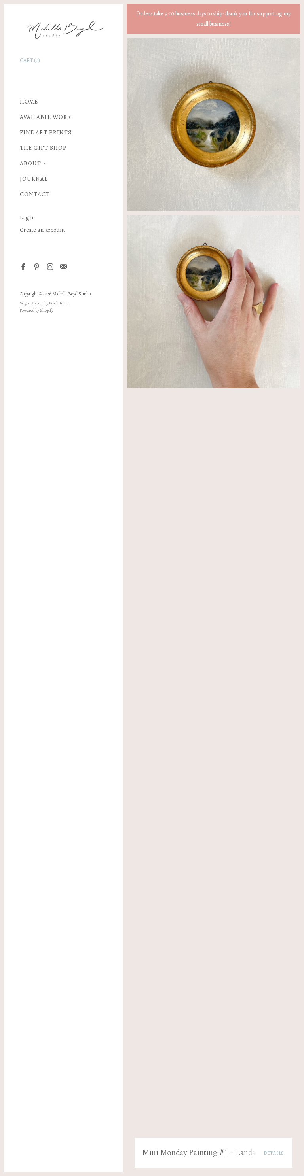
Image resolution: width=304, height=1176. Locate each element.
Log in (27, 217)
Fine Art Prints (46, 132)
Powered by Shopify (36, 310)
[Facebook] (22, 266)
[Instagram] (49, 266)
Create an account (42, 230)
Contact (35, 194)
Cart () (30, 60)
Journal (34, 179)
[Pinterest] (36, 266)
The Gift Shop (43, 148)
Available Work (45, 117)
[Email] (63, 266)
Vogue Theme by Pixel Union (44, 303)
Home (29, 102)
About (30, 163)
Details (274, 1153)
